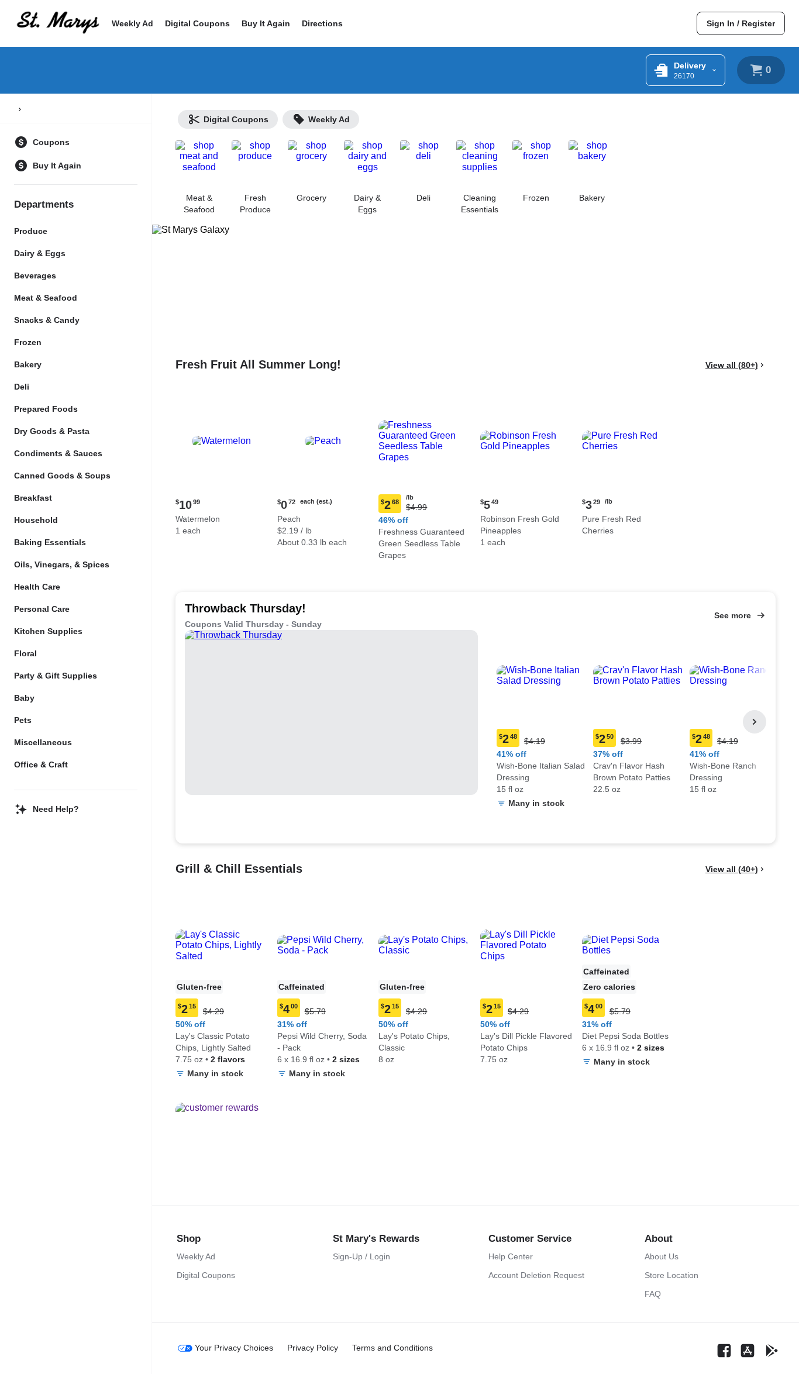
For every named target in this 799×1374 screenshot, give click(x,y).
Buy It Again (266, 23)
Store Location (671, 1275)
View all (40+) (731, 869)
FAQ (653, 1294)
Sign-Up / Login (361, 1256)
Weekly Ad (132, 23)
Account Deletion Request (536, 1275)
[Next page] (754, 722)
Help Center (510, 1256)
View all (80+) (731, 365)
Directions (322, 23)
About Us (662, 1256)
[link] (741, 23)
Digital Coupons (197, 23)
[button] (221, 467)
